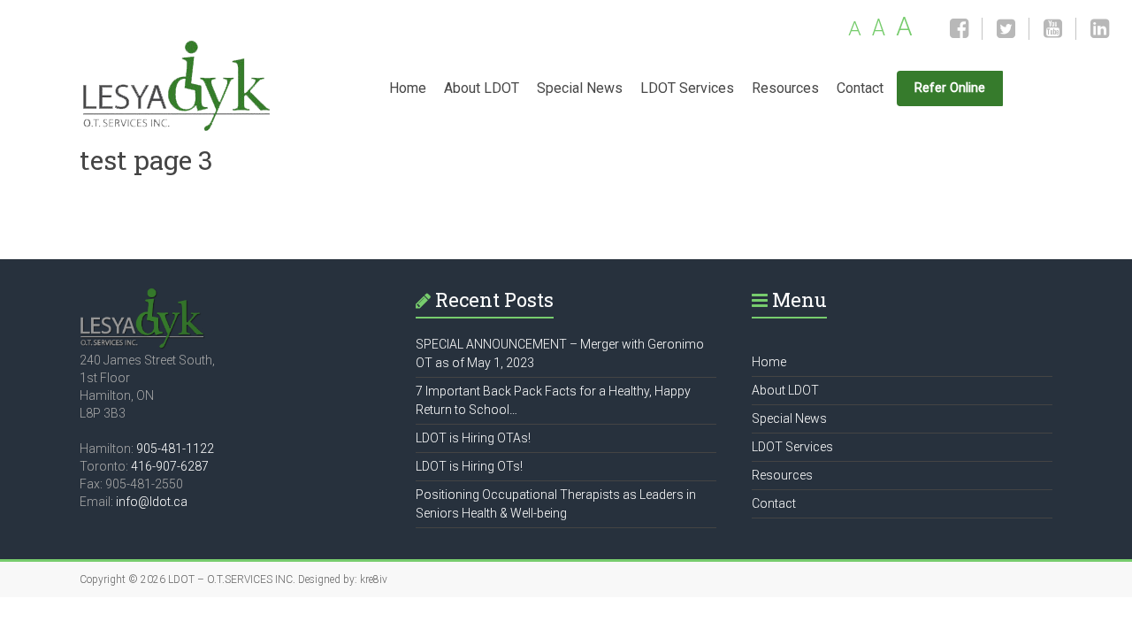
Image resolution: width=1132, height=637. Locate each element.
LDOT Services (687, 88)
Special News (580, 88)
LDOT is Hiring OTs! (469, 466)
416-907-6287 (170, 466)
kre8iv (373, 579)
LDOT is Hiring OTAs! (473, 438)
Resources (785, 88)
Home (407, 88)
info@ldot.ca (151, 502)
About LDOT (481, 88)
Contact (860, 88)
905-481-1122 (175, 448)
